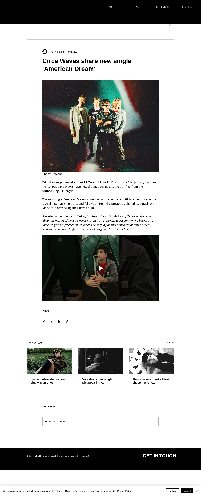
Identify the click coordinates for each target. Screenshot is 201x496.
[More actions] (157, 51)
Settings (173, 491)
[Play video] (100, 268)
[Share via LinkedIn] (59, 321)
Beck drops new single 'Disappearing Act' (97, 381)
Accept (187, 491)
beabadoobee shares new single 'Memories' (48, 381)
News (46, 310)
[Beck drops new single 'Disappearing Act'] (100, 361)
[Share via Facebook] (43, 321)
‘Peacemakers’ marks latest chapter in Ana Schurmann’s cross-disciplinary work (151, 381)
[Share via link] (66, 321)
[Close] (197, 490)
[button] (170, 25)
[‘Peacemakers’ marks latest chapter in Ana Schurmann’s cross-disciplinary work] (151, 361)
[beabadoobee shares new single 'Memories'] (49, 361)
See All (170, 342)
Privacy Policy (124, 491)
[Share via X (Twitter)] (51, 321)
